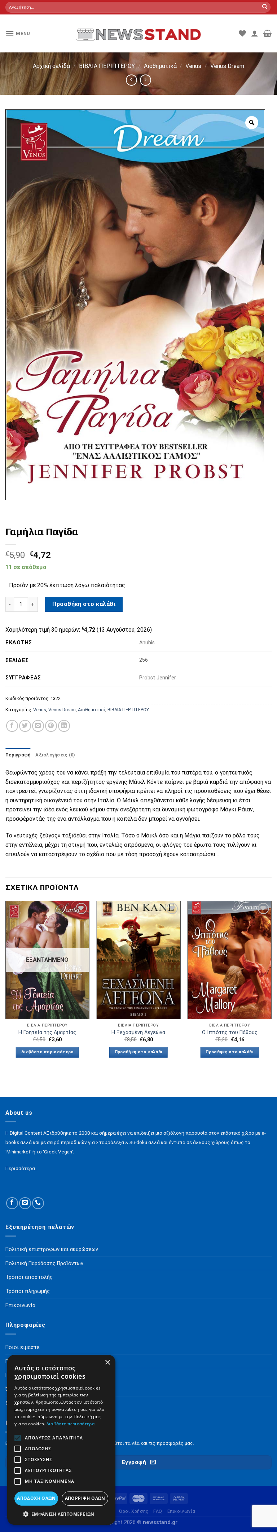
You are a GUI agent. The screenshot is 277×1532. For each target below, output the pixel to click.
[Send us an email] (25, 1203)
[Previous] (5, 985)
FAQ (157, 1511)
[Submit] (264, 7)
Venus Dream (227, 66)
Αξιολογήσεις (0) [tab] (55, 755)
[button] (61, 1514)
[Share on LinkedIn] (64, 726)
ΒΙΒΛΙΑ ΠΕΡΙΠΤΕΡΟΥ (107, 66)
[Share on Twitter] (25, 726)
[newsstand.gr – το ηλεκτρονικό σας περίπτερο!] (138, 33)
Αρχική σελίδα (51, 66)
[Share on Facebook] (12, 726)
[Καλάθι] (267, 33)
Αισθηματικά (160, 66)
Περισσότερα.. (21, 1168)
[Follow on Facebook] (12, 1203)
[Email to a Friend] (38, 726)
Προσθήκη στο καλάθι (83, 604)
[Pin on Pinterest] (51, 726)
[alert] (61, 1440)
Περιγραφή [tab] (17, 755)
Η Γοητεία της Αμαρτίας (47, 1032)
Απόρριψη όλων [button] (85, 1498)
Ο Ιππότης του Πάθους (230, 1032)
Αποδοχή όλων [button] (36, 1498)
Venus (193, 66)
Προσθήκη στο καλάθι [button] (139, 1051)
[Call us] (38, 1203)
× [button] (107, 1362)
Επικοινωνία (181, 1511)
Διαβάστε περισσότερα (47, 1051)
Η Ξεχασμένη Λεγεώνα (138, 1032)
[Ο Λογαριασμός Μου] (254, 33)
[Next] (271, 985)
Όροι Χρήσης (134, 1511)
